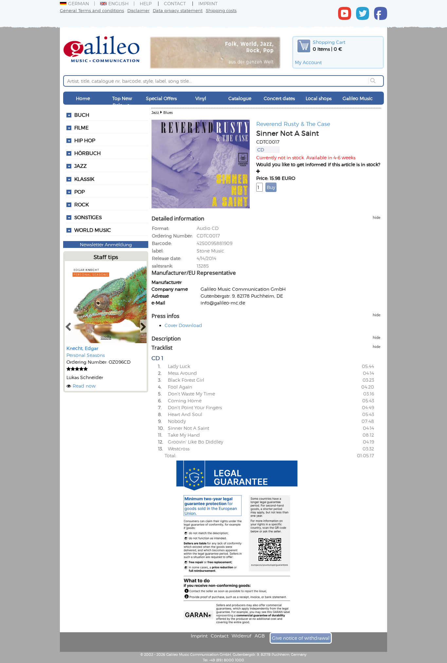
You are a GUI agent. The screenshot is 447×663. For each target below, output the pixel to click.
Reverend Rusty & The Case (293, 123)
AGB (260, 635)
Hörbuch (87, 153)
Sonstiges (88, 217)
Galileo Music (358, 98)
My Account (308, 62)
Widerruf (241, 635)
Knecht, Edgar (82, 348)
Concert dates (279, 98)
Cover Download (183, 325)
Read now (84, 386)
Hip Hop (84, 140)
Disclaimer (138, 10)
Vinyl (200, 98)
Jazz (80, 166)
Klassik (84, 179)
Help (146, 3)
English (118, 3)
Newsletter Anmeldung (106, 244)
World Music (92, 230)
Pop (79, 192)
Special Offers (161, 98)
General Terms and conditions (92, 10)
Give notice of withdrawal (301, 638)
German (78, 3)
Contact (175, 3)
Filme (81, 128)
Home (83, 98)
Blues (168, 112)
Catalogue (239, 98)
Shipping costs (221, 10)
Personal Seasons (85, 355)
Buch (81, 115)
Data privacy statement (178, 10)
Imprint (208, 3)
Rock (81, 204)
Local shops (318, 98)
